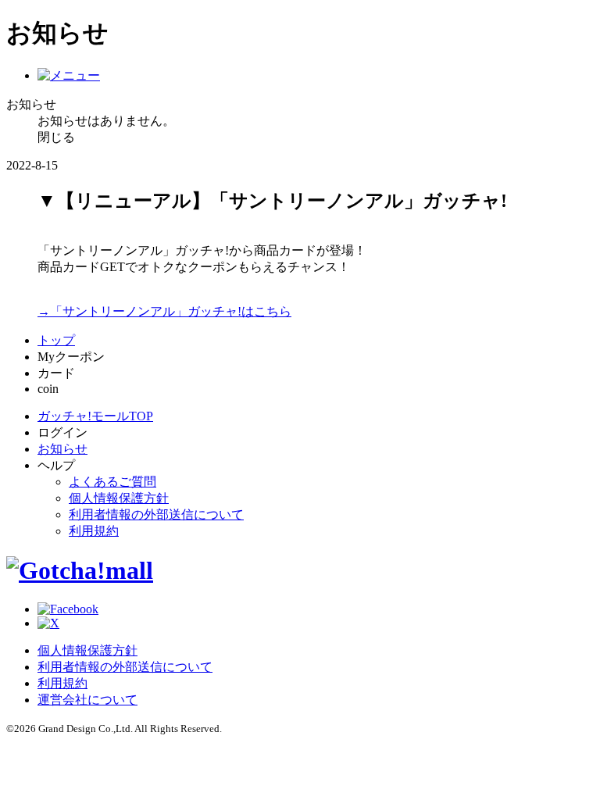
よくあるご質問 (112, 481)
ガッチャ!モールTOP (95, 416)
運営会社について (88, 699)
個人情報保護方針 (119, 498)
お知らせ (63, 448)
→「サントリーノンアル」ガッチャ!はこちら (164, 311)
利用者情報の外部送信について (156, 514)
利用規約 (94, 531)
